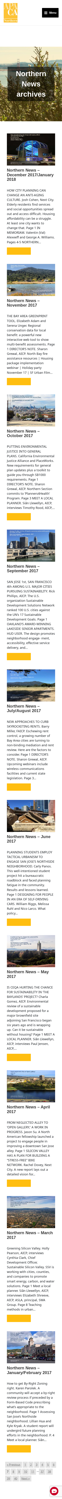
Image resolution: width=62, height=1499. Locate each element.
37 (42, 1471)
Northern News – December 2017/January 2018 (30, 175)
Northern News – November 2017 (23, 303)
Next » (25, 1478)
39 (8, 1478)
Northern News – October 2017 (23, 433)
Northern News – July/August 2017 (24, 708)
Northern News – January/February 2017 (29, 1370)
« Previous (13, 1465)
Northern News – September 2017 (23, 568)
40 (15, 1478)
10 (25, 1471)
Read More (18, 251)
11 (32, 1471)
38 (49, 1471)
